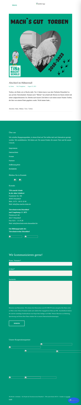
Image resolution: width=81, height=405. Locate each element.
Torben (30, 109)
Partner (12, 161)
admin (12, 86)
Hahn (16, 109)
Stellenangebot (14, 165)
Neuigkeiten (22, 86)
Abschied (11, 109)
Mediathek (13, 169)
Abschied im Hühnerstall (20, 82)
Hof (18, 86)
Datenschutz (13, 152)
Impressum (13, 148)
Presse (11, 156)
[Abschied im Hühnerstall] (40, 45)
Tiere (26, 109)
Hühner (21, 109)
